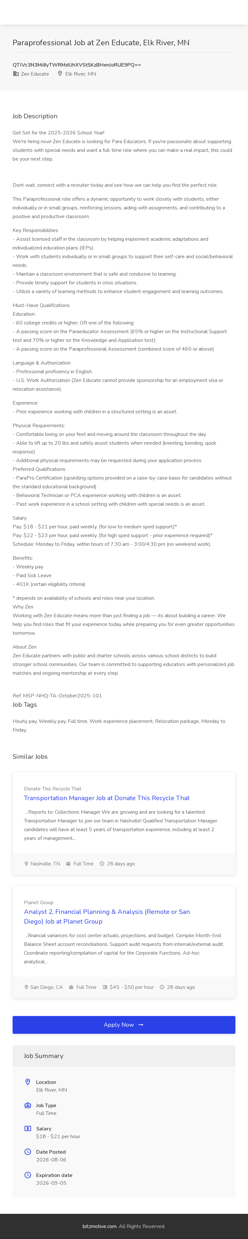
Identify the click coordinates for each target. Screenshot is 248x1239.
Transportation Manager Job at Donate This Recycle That (107, 798)
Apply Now (120, 1025)
